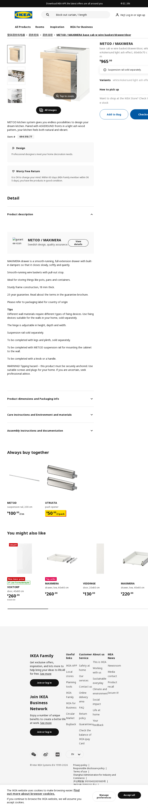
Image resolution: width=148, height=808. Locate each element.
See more (45, 673)
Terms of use (80, 771)
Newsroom (114, 665)
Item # (11, 136)
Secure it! (113, 692)
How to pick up (109, 89)
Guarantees (86, 724)
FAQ (81, 707)
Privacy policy (80, 765)
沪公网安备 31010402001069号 (89, 781)
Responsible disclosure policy (89, 768)
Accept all (129, 795)
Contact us (85, 686)
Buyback (71, 724)
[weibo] (45, 754)
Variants (105, 80)
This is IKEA (99, 662)
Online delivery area (83, 697)
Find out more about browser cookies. (43, 792)
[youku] (57, 754)
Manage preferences (104, 796)
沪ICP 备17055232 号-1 (85, 784)
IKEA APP (71, 665)
